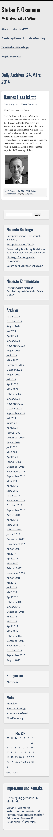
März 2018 (12, 524)
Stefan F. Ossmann (20, 9)
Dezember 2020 (16, 437)
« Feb (8, 772)
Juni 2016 (12, 587)
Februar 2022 (14, 394)
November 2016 (16, 573)
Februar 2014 (14, 636)
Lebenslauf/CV (19, 29)
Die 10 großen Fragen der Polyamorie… (21, 259)
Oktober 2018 (14, 505)
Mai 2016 (12, 592)
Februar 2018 (14, 529)
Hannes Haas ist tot (20, 97)
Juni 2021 (12, 423)
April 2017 (12, 558)
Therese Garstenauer (18, 287)
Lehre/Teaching (36, 38)
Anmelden (12, 703)
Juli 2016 (11, 582)
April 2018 (12, 519)
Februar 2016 (14, 602)
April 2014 (12, 626)
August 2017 (13, 548)
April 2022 (12, 384)
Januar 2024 (13, 340)
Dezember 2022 (16, 365)
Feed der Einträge (16, 708)
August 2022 (13, 374)
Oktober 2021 (14, 408)
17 (8, 757)
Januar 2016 (13, 606)
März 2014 (12, 631)
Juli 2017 (11, 553)
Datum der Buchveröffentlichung (25, 265)
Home (6, 104)
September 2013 (16, 655)
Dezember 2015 (16, 611)
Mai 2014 (12, 621)
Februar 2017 (14, 568)
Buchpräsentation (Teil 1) (20, 244)
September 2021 (16, 413)
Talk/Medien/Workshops (15, 47)
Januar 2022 (13, 398)
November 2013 (16, 645)
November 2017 (16, 544)
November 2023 (16, 345)
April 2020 (12, 457)
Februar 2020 (14, 461)
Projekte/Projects (11, 56)
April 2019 (12, 485)
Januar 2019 (13, 495)
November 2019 (16, 471)
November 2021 (16, 403)
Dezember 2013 (16, 640)
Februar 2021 (14, 432)
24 (8, 762)
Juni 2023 (12, 355)
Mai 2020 (12, 452)
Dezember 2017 (16, 539)
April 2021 (12, 427)
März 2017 (12, 563)
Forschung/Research (13, 38)
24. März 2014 (24, 191)
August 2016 (13, 577)
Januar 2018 (13, 534)
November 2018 (16, 500)
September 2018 (16, 510)
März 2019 (12, 490)
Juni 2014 (12, 616)
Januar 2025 (13, 316)
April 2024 (12, 336)
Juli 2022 (11, 379)
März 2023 (12, 360)
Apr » (16, 772)
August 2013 (13, 660)
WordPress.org (15, 718)
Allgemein (15, 104)
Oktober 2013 (14, 650)
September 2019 (16, 476)
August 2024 (13, 326)
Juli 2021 (11, 418)
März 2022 (12, 389)
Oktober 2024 (14, 321)
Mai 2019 (12, 481)
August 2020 (13, 442)
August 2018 (13, 515)
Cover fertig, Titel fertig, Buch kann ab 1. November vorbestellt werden (26, 250)
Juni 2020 (12, 447)
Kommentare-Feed (17, 713)
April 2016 (12, 597)
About (4, 29)
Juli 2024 (11, 331)
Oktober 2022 (14, 369)
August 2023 (13, 350)
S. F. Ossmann (11, 191)
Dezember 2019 (16, 466)
